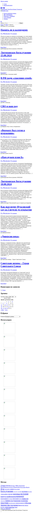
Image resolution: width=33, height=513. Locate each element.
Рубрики (3, 316)
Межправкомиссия (5, 487)
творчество (5, 505)
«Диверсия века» (10, 236)
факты (20, 505)
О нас (5, 4)
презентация (12, 503)
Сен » (6, 310)
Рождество (17, 487)
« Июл (2, 310)
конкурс (3, 496)
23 (9, 306)
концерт (20, 496)
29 (7, 308)
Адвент (3, 485)
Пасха (11, 487)
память (8, 501)
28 (5, 308)
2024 (6, 24)
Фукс (2, 489)
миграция (16, 499)
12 (1, 305)
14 (5, 305)
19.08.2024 (7, 188)
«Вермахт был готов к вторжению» (13, 132)
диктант (10, 494)
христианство (9, 507)
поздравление (16, 501)
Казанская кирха (8, 5)
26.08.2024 (7, 110)
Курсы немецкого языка (10, 13)
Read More (3, 47)
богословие (17, 489)
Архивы (3, 296)
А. (2, 33)
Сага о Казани (7, 17)
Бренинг (13, 485)
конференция (11, 496)
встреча (25, 491)
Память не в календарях (14, 29)
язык (16, 507)
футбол (3, 507)
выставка (30, 491)
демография (4, 494)
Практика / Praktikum (9, 16)
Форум (27, 487)
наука (20, 498)
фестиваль (25, 505)
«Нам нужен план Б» (12, 157)
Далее (4, 290)
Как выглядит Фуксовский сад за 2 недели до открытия (16, 208)
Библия (8, 485)
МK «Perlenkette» (8, 14)
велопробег (15, 491)
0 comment (14, 33)
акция (12, 489)
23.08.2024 (7, 137)
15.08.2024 (7, 270)
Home (2, 24)
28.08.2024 (7, 59)
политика (24, 501)
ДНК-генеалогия (20, 485)
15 (7, 305)
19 (1, 306)
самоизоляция (19, 503)
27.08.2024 (7, 82)
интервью (16, 494)
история (24, 494)
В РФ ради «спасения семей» (16, 78)
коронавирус (5, 499)
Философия (22, 487)
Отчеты (6, 19)
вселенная (20, 491)
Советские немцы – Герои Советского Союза (15, 264)
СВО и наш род (9, 106)
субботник (27, 503)
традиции (14, 505)
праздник (5, 503)
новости (25, 499)
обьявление (3, 500)
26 (1, 308)
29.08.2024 (7, 33)
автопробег (7, 489)
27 (3, 308)
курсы (10, 498)
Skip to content (4, 1)
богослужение (7, 491)
